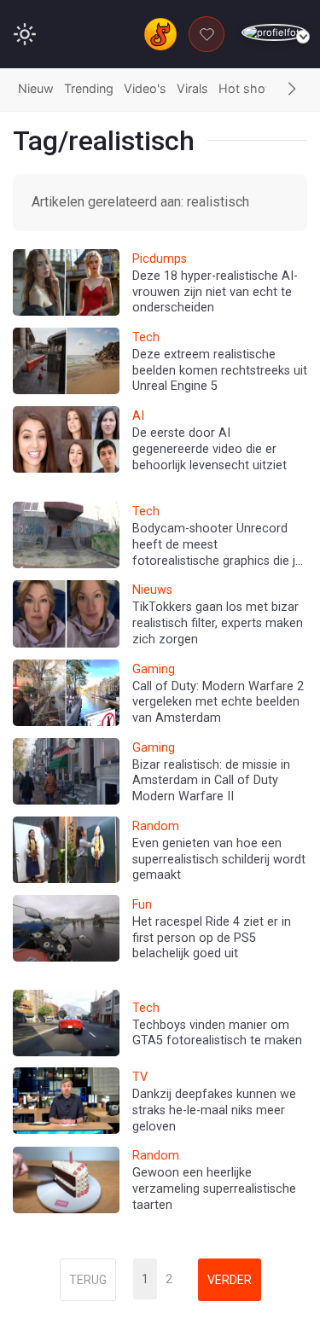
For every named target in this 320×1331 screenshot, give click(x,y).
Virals (192, 88)
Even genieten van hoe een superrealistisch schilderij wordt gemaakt (218, 859)
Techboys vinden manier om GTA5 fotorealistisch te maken (217, 1033)
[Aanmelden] (274, 32)
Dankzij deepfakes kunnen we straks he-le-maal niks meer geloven (214, 1110)
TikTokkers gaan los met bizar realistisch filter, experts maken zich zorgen (217, 623)
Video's (145, 88)
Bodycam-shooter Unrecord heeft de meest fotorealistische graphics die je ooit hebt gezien (217, 552)
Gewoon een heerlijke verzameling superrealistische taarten (214, 1188)
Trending (88, 88)
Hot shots (247, 88)
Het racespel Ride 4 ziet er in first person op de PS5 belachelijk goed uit (211, 938)
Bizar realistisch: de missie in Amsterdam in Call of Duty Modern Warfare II (211, 781)
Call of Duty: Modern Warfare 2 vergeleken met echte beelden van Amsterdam (218, 702)
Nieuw (36, 88)
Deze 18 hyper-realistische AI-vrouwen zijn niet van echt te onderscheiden (215, 292)
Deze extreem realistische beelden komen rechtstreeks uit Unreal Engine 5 (219, 370)
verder (229, 1280)
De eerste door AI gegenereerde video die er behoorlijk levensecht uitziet (209, 449)
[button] (291, 89)
